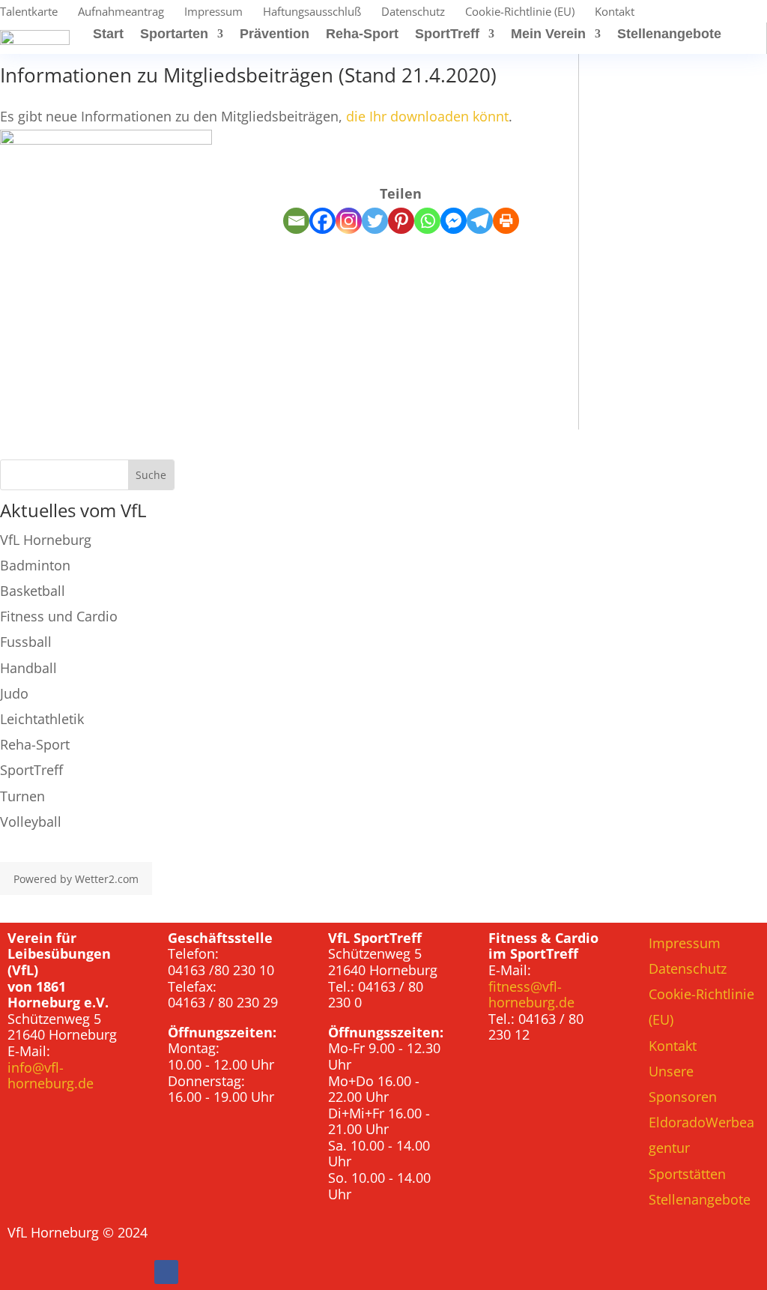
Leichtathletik (42, 719)
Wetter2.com (107, 879)
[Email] (296, 221)
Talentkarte (29, 12)
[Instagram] (349, 221)
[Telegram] (480, 221)
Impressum (213, 12)
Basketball (32, 591)
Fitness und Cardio (59, 616)
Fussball (26, 642)
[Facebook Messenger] (453, 221)
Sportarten (174, 34)
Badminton (35, 565)
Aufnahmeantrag (121, 12)
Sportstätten (687, 1174)
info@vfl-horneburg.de (50, 1075)
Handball (28, 668)
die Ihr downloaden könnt (427, 116)
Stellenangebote (669, 34)
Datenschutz (413, 12)
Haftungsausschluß (312, 12)
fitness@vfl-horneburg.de (531, 994)
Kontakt (614, 12)
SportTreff (447, 34)
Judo (14, 693)
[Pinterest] (401, 221)
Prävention (274, 34)
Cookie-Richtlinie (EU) (520, 12)
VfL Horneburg (45, 540)
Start (108, 34)
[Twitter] (375, 221)
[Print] (506, 221)
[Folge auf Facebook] (166, 1272)
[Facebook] (322, 221)
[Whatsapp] (427, 221)
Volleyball (30, 822)
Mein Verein (548, 34)
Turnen (22, 796)
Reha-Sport (362, 34)
